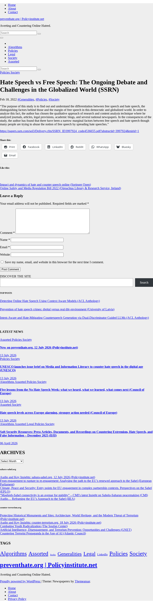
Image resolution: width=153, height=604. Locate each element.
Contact (13, 12)
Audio (53, 555)
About (12, 8)
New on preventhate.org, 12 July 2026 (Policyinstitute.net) (39, 347)
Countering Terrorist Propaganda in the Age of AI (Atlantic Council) (43, 533)
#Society (54, 99)
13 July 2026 (8, 355)
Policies (13, 50)
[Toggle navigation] (1, 37)
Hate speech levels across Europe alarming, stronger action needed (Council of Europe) (58, 412)
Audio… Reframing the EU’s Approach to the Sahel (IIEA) (37, 498)
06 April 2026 (9, 443)
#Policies (41, 99)
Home (12, 5)
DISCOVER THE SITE (15, 276)
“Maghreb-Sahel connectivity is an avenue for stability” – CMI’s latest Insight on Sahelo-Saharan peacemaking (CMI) (74, 495)
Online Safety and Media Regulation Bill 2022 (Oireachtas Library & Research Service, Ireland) (60, 188)
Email (5, 247)
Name (5, 239)
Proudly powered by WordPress (20, 581)
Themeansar (82, 581)
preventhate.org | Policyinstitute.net (22, 19)
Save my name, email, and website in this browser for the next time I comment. (54, 262)
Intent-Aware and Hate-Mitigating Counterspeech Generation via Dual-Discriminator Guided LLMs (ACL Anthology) (74, 317)
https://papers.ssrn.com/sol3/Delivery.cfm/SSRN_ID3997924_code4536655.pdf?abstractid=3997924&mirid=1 (69, 131)
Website (5, 254)
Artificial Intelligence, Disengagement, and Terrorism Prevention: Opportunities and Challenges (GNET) (65, 529)
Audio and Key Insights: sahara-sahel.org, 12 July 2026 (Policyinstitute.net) (47, 477)
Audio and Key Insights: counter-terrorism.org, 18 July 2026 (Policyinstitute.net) (50, 522)
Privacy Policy (17, 599)
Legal (11, 54)
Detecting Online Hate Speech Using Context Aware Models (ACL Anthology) (50, 301)
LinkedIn (102, 554)
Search (144, 282)
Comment (7, 232)
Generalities (70, 553)
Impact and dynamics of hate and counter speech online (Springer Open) (45, 184)
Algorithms (15, 47)
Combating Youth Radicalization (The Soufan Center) (34, 526)
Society (12, 58)
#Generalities (26, 99)
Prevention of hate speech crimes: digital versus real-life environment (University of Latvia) (57, 309)
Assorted (13, 61)
